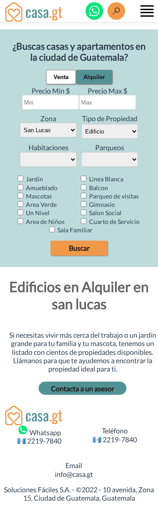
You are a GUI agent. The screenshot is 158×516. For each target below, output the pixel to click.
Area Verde (41, 204)
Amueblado (41, 187)
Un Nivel (37, 213)
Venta (61, 77)
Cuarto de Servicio (114, 221)
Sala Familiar (74, 230)
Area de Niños (45, 221)
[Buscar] (116, 11)
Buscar (79, 248)
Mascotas (38, 196)
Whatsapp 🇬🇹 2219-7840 (39, 436)
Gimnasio (101, 204)
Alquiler (94, 77)
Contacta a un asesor (82, 388)
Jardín (34, 179)
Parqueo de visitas (113, 196)
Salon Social (105, 213)
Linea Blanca (105, 179)
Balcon (98, 187)
